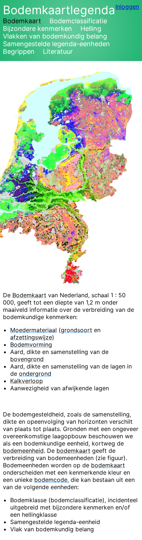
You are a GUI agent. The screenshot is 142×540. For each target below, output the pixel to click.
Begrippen (19, 51)
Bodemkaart (22, 21)
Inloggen (127, 6)
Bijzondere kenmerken (37, 28)
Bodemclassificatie (78, 21)
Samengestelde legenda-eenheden (56, 44)
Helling (90, 28)
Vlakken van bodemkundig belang (55, 36)
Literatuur (58, 51)
